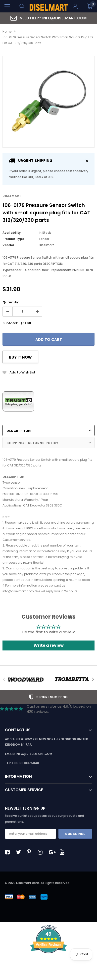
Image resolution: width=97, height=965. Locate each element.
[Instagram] (41, 852)
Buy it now (20, 357)
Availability (11, 232)
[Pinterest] (30, 852)
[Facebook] (8, 852)
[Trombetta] (71, 680)
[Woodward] (25, 680)
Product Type (13, 239)
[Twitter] (19, 852)
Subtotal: (10, 323)
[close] (87, 160)
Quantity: (10, 302)
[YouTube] (63, 852)
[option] (48, 18)
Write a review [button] (49, 645)
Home (6, 31)
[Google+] (52, 852)
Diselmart (11, 196)
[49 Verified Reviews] (48, 962)
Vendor (8, 245)
